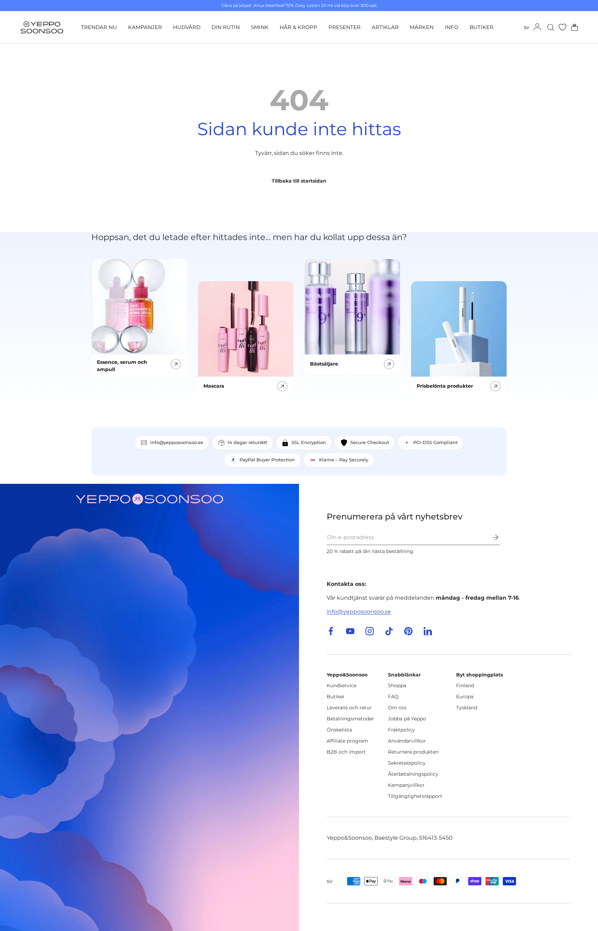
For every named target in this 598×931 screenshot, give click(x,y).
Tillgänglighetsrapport (415, 796)
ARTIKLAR (385, 27)
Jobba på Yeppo (407, 719)
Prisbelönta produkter (445, 386)
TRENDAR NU (99, 27)
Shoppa (397, 685)
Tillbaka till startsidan (299, 181)
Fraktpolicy (401, 730)
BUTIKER (481, 27)
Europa (464, 696)
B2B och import (346, 752)
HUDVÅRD (186, 27)
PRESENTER (344, 27)
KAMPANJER (145, 27)
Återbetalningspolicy (413, 774)
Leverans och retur (349, 707)
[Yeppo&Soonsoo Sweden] (149, 707)
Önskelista (339, 730)
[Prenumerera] (491, 537)
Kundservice (341, 685)
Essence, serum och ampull (122, 365)
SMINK (260, 27)
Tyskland (466, 707)
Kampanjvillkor (406, 785)
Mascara (213, 386)
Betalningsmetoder (350, 719)
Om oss (397, 707)
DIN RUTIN (225, 27)
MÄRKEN (422, 27)
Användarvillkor (407, 741)
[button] (572, 27)
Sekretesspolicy (407, 763)
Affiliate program (347, 741)
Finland (465, 685)
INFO (452, 27)
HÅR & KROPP (298, 27)
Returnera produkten (413, 752)
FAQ (393, 696)
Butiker (336, 696)
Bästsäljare (324, 364)
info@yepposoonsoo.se (359, 611)
